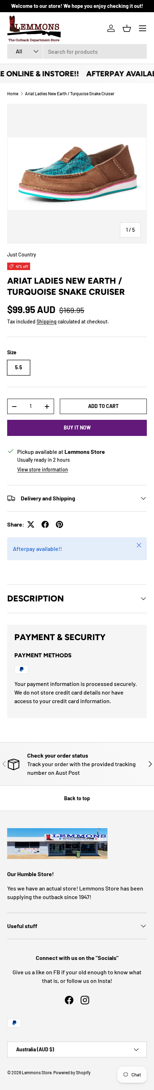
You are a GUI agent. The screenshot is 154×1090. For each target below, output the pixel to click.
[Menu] (142, 28)
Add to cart (103, 406)
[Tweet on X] (31, 524)
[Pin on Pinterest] (59, 524)
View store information (42, 469)
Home (12, 93)
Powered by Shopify (72, 1072)
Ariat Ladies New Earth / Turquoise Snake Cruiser (69, 93)
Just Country (21, 254)
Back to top (77, 798)
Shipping (47, 321)
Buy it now (77, 427)
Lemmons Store (37, 1072)
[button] (127, 28)
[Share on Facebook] (45, 524)
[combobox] (77, 51)
